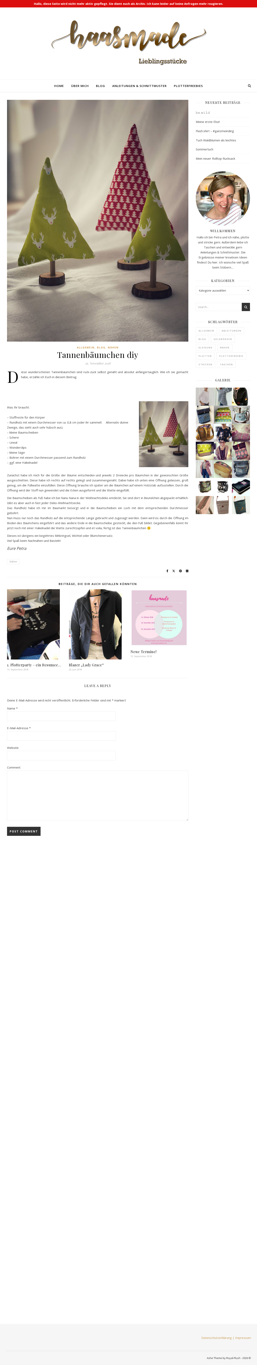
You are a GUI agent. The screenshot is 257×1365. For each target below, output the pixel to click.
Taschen (226, 364)
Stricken (205, 364)
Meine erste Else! (208, 122)
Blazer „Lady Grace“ (86, 665)
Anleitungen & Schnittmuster (139, 86)
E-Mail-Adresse (19, 728)
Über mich (80, 86)
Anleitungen (231, 330)
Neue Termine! (144, 651)
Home (59, 86)
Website (13, 748)
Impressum (243, 1338)
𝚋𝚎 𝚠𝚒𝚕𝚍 (203, 112)
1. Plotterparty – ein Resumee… (34, 665)
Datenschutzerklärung (216, 1338)
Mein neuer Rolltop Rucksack (215, 158)
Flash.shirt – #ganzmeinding (215, 131)
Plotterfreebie (231, 355)
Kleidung (206, 347)
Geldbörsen (223, 339)
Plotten (205, 355)
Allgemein (86, 347)
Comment (13, 767)
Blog (100, 86)
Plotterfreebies (188, 86)
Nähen (113, 347)
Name (12, 708)
